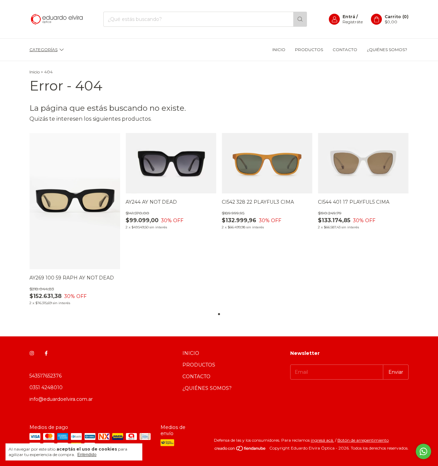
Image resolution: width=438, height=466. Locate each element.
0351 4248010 (46, 387)
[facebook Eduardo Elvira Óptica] (46, 353)
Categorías (43, 49)
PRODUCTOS (309, 49)
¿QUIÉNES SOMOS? (387, 49)
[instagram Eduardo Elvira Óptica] (31, 353)
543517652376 (45, 376)
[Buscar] (300, 19)
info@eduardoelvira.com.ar (61, 399)
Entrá (349, 16)
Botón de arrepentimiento (363, 440)
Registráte (353, 21)
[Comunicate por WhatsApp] (423, 451)
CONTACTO (345, 49)
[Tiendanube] (240, 449)
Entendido (86, 454)
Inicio (34, 71)
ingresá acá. (322, 440)
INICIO (278, 49)
